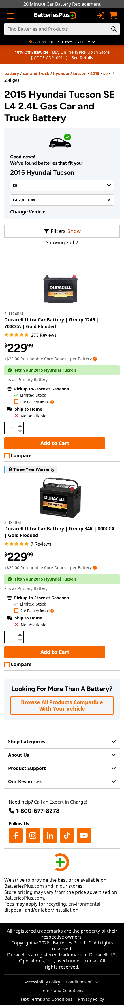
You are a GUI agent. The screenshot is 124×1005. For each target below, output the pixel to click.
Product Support (27, 768)
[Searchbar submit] (114, 29)
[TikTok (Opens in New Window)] (67, 835)
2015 (94, 73)
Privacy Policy (91, 999)
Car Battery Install (35, 402)
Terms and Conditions (62, 990)
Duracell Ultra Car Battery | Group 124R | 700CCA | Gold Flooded (51, 323)
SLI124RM (13, 313)
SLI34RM (12, 522)
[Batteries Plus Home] (55, 15)
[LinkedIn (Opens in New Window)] (50, 835)
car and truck (36, 73)
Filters (58, 231)
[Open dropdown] (95, 358)
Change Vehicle (27, 212)
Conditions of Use (83, 982)
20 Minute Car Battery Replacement (62, 4)
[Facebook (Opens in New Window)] (16, 835)
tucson (80, 73)
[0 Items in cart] (113, 15)
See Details (82, 57)
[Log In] (100, 15)
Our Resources (25, 781)
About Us (18, 755)
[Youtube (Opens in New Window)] (84, 835)
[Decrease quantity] (19, 430)
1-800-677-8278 (37, 810)
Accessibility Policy (42, 982)
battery (11, 73)
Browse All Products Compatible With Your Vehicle (62, 705)
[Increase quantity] (19, 425)
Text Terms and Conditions (46, 999)
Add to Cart (54, 443)
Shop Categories (26, 741)
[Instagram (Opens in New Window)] (33, 835)
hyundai (61, 73)
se (105, 73)
